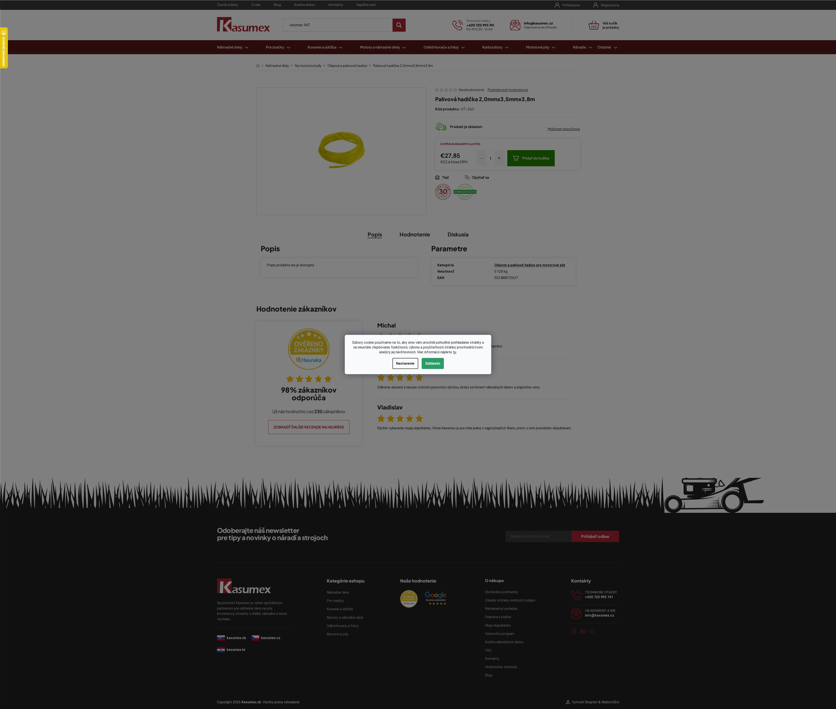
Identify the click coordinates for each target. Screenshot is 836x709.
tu (454, 352)
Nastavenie (405, 363)
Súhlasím (432, 363)
